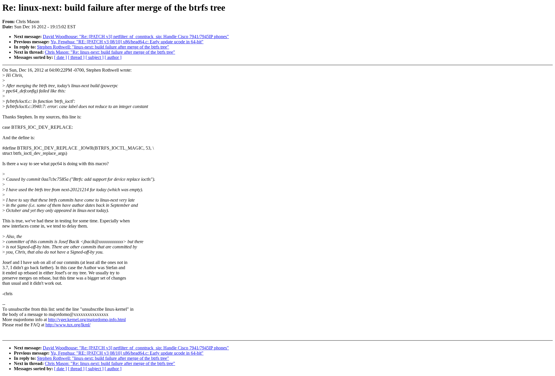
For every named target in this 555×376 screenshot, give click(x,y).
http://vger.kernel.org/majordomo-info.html (87, 319)
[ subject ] (94, 57)
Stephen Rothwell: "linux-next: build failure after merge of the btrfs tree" (103, 46)
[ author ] (113, 57)
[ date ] (60, 57)
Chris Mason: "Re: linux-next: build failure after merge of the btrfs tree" (110, 52)
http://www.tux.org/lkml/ (67, 324)
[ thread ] (76, 57)
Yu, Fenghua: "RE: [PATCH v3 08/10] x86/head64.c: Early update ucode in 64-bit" (127, 41)
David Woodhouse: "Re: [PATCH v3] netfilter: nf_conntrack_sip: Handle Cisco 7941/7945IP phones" (136, 36)
